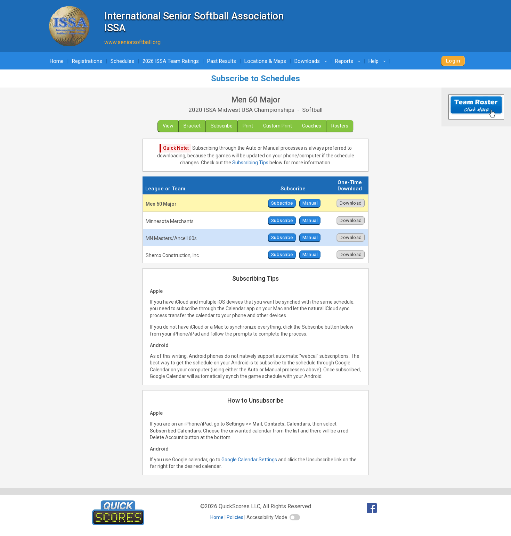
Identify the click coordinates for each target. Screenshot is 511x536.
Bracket (192, 126)
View (168, 126)
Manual (310, 203)
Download (351, 203)
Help (378, 61)
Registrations (87, 61)
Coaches (311, 126)
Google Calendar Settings (249, 459)
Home (57, 61)
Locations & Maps (265, 61)
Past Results (221, 61)
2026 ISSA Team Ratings (171, 61)
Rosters (339, 126)
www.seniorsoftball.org (132, 42)
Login (453, 61)
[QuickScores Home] (118, 523)
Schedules (122, 61)
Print (248, 126)
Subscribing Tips (250, 162)
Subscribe (222, 126)
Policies (235, 517)
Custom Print (277, 126)
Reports (349, 61)
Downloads (311, 61)
